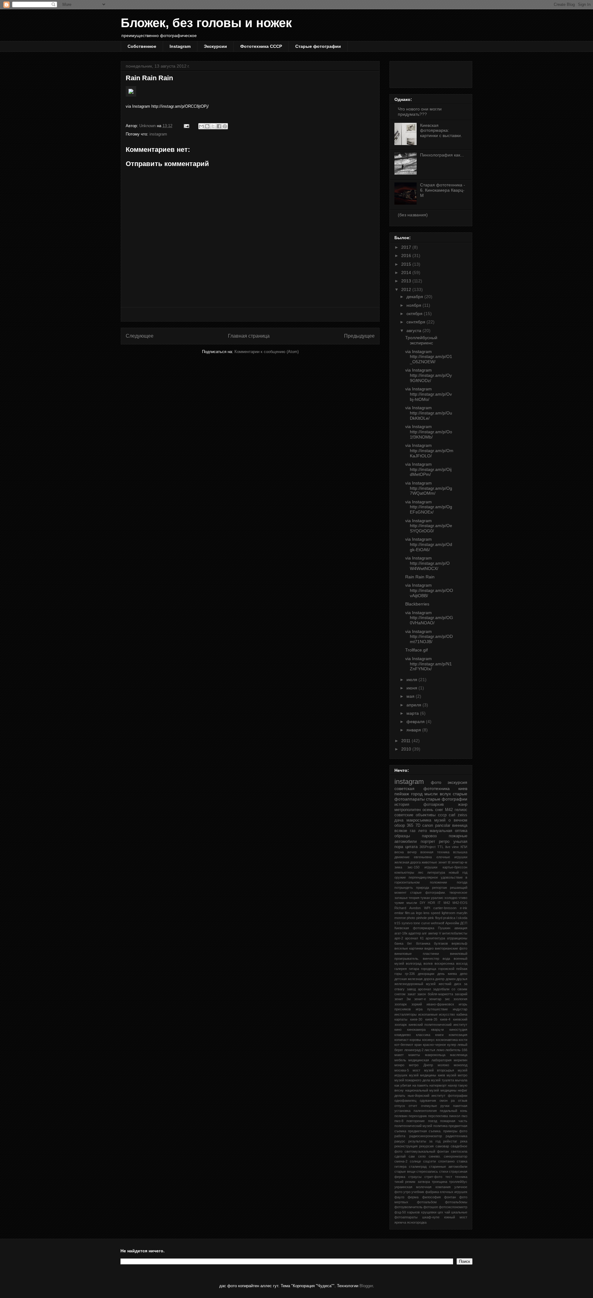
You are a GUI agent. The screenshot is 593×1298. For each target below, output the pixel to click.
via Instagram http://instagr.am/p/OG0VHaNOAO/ (429, 618)
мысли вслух (437, 793)
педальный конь (453, 1111)
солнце (415, 1161)
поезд (432, 1121)
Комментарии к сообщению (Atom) (266, 351)
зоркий (416, 1004)
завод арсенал (419, 989)
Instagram (180, 46)
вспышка (460, 852)
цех (440, 1212)
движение (402, 857)
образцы (402, 836)
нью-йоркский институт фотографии (437, 1095)
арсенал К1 (414, 938)
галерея (400, 969)
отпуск (399, 1106)
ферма (413, 1197)
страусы (415, 1177)
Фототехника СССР (261, 46)
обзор (399, 825)
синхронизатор (455, 1156)
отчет (413, 1106)
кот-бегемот (403, 1044)
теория (414, 898)
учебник (417, 1192)
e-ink (463, 908)
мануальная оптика (448, 831)
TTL (440, 847)
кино (398, 1029)
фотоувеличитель (408, 1207)
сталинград (418, 1166)
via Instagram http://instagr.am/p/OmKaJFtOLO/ (429, 450)
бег (409, 943)
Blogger (366, 1285)
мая (411, 696)
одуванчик (428, 1100)
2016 (406, 255)
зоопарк (400, 1004)
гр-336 (410, 974)
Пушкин (444, 928)
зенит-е (420, 999)
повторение (415, 1121)
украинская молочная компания (422, 1187)
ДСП (463, 923)
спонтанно (446, 1161)
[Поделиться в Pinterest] (225, 126)
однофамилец (405, 1100)
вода (446, 958)
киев (462, 788)
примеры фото (455, 1131)
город (417, 793)
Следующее (140, 336)
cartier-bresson (444, 908)
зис (447, 999)
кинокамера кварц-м (425, 1029)
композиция (458, 1035)
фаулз (399, 1197)
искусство (447, 1014)
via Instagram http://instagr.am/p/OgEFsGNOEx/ (428, 507)
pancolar (442, 825)
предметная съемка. (424, 1131)
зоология (460, 999)
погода (462, 882)
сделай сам (404, 1156)
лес (420, 872)
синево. (435, 1156)
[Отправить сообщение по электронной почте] (186, 125)
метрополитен (407, 810)
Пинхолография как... (442, 154)
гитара (414, 969)
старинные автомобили (448, 1166)
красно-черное (434, 1044)
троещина (439, 1182)
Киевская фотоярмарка (414, 928)
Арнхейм (452, 923)
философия (431, 1197)
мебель (400, 1060)
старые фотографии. (428, 892)
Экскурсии (215, 46)
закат (411, 994)
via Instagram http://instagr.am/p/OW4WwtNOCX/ (427, 563)
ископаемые (428, 1014)
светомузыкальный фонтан (427, 1151)
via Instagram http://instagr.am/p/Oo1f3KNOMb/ (428, 431)
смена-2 (400, 1161)
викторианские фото (451, 948)
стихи (443, 1171)
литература (436, 872)
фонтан (450, 1197)
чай (447, 1212)
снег (439, 810)
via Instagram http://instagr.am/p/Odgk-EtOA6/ (428, 544)
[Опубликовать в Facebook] (219, 126)
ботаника (423, 943)
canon (427, 825)
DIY (422, 903)
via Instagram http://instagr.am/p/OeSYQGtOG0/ (428, 526)
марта (413, 713)
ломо (440, 1050)
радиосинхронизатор (425, 1136)
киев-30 (416, 1019)
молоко (443, 1065)
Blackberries (417, 603)
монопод (460, 1065)
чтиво (462, 898)
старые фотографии (446, 799)
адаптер (414, 933)
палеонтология (425, 1111)
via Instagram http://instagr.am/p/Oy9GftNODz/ (428, 375)
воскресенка (444, 963)
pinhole (421, 918)
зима (398, 867)
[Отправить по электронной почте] (201, 126)
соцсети (429, 1161)
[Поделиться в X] (213, 126)
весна (399, 852)
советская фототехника (422, 788)
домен (451, 979)
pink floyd (435, 918)
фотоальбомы (456, 1202)
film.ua (409, 913)
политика (440, 1126)
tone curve (422, 923)
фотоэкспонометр (453, 1207)
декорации (426, 974)
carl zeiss (458, 815)
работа (399, 1136)
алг (424, 933)
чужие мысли (405, 903)
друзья (461, 979)
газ (412, 831)
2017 (406, 247)
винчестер (431, 958)
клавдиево (402, 1035)
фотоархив (433, 804)
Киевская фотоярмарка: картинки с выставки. (441, 130)
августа (414, 330)
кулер (451, 1044)
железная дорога (407, 862)
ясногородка (417, 1222)
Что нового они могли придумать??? (420, 111)
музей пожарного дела (412, 1080)
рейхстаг (450, 1141)
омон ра (447, 1100)
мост (416, 1070)
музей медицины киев (427, 1075)
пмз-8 (398, 1121)
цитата (411, 847)
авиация (460, 928)
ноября (414, 305)
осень (428, 810)
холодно (450, 898)
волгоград (413, 963)
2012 (406, 289)
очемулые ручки (435, 1106)
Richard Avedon (407, 908)
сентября (416, 321)
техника (461, 1177)
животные (429, 862)
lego (419, 913)
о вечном (457, 820)
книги (439, 1035)
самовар (442, 1146)
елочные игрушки (451, 857)
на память (420, 1085)
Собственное (142, 46)
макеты (414, 1055)
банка (398, 943)
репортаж (439, 887)
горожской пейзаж (453, 969)
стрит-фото (433, 1177)
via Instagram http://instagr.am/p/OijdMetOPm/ (428, 469)
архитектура (435, 938)
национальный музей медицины (430, 1090)
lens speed (431, 913)
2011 (406, 740)
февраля (416, 721)
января (414, 729)
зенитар (435, 999)
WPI (427, 908)
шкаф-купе (430, 1217)
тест (448, 1177)
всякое (400, 831)
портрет (428, 841)
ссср (442, 815)
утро (406, 1192)
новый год (458, 872)
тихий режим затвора (412, 1182)
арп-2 (398, 938)
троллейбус (458, 1182)
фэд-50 (400, 1212)
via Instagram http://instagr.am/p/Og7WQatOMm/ (428, 488)
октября (415, 313)
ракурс (399, 1141)
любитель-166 (456, 1050)
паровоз (429, 836)
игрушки (430, 867)
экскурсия (457, 782)
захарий (461, 994)
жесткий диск (450, 984)
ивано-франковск (440, 1004)
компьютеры (404, 872)
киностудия (458, 1029)
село (422, 1156)
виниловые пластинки (416, 953)
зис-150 (413, 867)
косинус (428, 1040)
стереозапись (427, 1171)
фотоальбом (427, 1202)
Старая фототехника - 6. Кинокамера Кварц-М (442, 190)
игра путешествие (432, 1009)
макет (399, 1055)
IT (439, 903)
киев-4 (445, 1019)
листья (429, 1050)
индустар (460, 1009)
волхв (428, 963)
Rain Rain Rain (420, 576)
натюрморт (438, 1085)
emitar (399, 913)
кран (418, 1044)
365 (410, 825)
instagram (158, 134)
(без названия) (413, 214)
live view (452, 847)
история (401, 804)
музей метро (457, 1075)
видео (429, 948)
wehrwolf (437, 923)
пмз (464, 1116)
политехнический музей (413, 1126)
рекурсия (426, 1146)
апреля (414, 704)
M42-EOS (459, 903)
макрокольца (435, 1055)
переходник (418, 1116)
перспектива (438, 1116)
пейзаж (401, 793)
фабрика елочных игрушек (446, 1192)
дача (398, 820)
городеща (428, 969)
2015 (406, 264)
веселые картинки (408, 948)
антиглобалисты (454, 933)
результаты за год (424, 1141)
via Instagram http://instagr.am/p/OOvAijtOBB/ (429, 590)
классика (423, 1035)
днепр (439, 979)
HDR (431, 903)
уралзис (437, 898)
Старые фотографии (318, 46)
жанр (462, 804)
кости (463, 1040)
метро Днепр (421, 1065)
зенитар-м (459, 862)
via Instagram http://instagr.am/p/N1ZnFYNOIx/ (428, 664)
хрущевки (428, 1212)
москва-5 (401, 1070)
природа (422, 887)
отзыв (462, 1100)
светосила (459, 1151)
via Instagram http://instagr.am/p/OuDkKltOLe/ (428, 413)
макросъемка (418, 820)
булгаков (441, 943)
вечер (412, 852)
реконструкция (406, 1146)
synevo (407, 923)
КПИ (464, 847)
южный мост (455, 1217)
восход (461, 963)
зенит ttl (444, 862)
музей (439, 820)
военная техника (434, 852)
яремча (400, 1222)
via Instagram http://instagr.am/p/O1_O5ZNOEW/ (428, 356)
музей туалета (442, 1080)
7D (417, 825)
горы (398, 974)
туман (425, 898)
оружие (400, 877)
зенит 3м (402, 999)
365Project (427, 847)
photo (411, 918)
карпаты (400, 1019)
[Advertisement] (250, 314)
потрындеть (403, 887)
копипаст (401, 1040)
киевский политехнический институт (438, 1024)
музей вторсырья (439, 1070)
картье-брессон (455, 867)
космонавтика (447, 1040)
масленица (458, 1055)
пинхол (454, 1116)
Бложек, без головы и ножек (206, 23)
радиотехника (456, 1136)
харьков (413, 1212)
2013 (406, 280)
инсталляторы (405, 1014)
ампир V (434, 933)
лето (422, 831)
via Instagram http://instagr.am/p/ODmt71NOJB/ (429, 636)
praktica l (450, 918)
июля (412, 679)
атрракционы (457, 938)
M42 (447, 903)
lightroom (448, 913)
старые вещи (404, 1171)
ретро (444, 841)
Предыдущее (359, 336)
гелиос (461, 810)
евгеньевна (423, 857)
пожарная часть (453, 1121)
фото (436, 782)
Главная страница (249, 336)
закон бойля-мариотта (435, 994)
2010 (406, 749)
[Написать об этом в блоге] (207, 126)
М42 (449, 810)
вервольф (459, 943)
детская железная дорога (414, 979)
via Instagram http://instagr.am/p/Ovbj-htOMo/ (428, 394)
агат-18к (400, 933)
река (463, 1141)
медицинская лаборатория (429, 1060)
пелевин (400, 1116)
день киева (447, 974)
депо (463, 974)
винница (459, 825)
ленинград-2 (413, 1050)
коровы (415, 1040)
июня (412, 687)
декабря (415, 296)
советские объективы (414, 815)
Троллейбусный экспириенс (421, 340)
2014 (406, 272)
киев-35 (431, 1019)
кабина (461, 1014)
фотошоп (430, 1207)
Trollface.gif (416, 649)
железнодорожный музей (414, 984)
